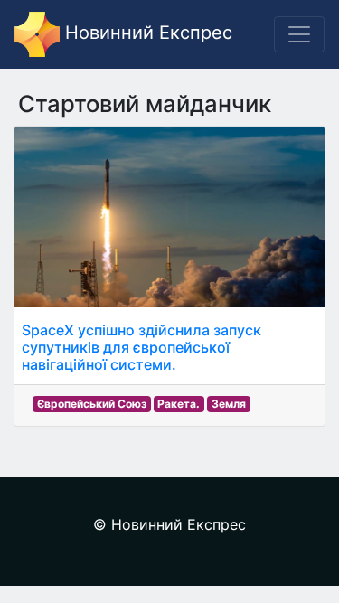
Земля (229, 403)
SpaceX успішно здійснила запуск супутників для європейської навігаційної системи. (141, 347)
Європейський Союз (91, 403)
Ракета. (178, 403)
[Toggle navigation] (299, 34)
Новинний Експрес (146, 32)
